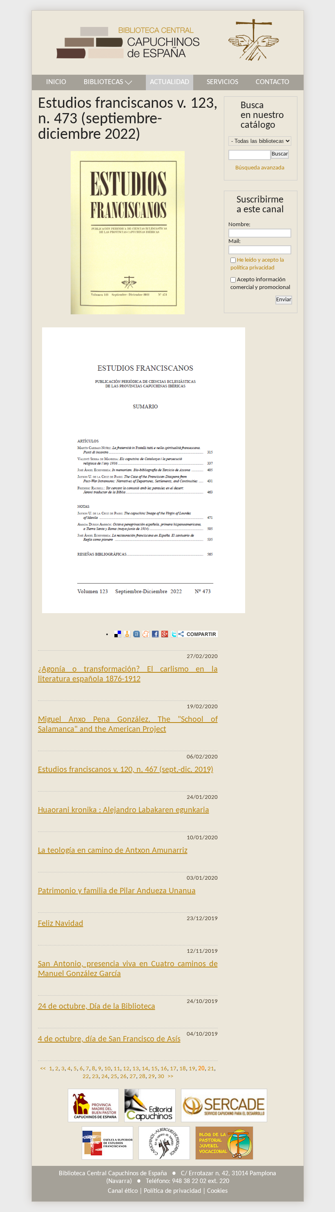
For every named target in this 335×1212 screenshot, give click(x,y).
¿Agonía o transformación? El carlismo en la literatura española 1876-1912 (128, 674)
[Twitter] (173, 634)
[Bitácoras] (126, 634)
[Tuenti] (135, 634)
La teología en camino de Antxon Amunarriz (113, 851)
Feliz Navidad (60, 924)
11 (117, 1069)
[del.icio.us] (116, 634)
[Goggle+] (163, 634)
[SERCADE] (224, 1106)
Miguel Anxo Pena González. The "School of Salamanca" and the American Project (128, 725)
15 (154, 1069)
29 (151, 1077)
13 (135, 1069)
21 (211, 1069)
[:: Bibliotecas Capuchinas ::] (115, 43)
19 (192, 1069)
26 (123, 1077)
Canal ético (123, 1191)
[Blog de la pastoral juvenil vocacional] (224, 1143)
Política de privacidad (172, 1191)
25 (114, 1077)
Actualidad (169, 82)
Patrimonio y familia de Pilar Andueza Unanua (117, 891)
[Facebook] (154, 634)
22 (86, 1077)
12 (126, 1069)
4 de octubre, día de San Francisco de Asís (109, 1039)
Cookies (217, 1191)
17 (173, 1069)
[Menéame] (145, 634)
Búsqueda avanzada (259, 168)
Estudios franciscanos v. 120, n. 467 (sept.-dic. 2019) (125, 770)
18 (182, 1069)
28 (142, 1077)
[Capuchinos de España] (93, 1106)
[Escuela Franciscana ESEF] (107, 1143)
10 (107, 1069)
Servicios (222, 82)
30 (161, 1077)
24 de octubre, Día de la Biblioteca (96, 1007)
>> (170, 1077)
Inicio (56, 82)
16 (164, 1069)
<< (43, 1069)
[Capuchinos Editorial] (150, 1106)
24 (104, 1077)
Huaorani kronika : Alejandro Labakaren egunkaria (123, 810)
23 (95, 1077)
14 (145, 1069)
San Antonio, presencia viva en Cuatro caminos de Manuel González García (128, 969)
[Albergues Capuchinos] (164, 1143)
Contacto (272, 82)
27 (133, 1077)
